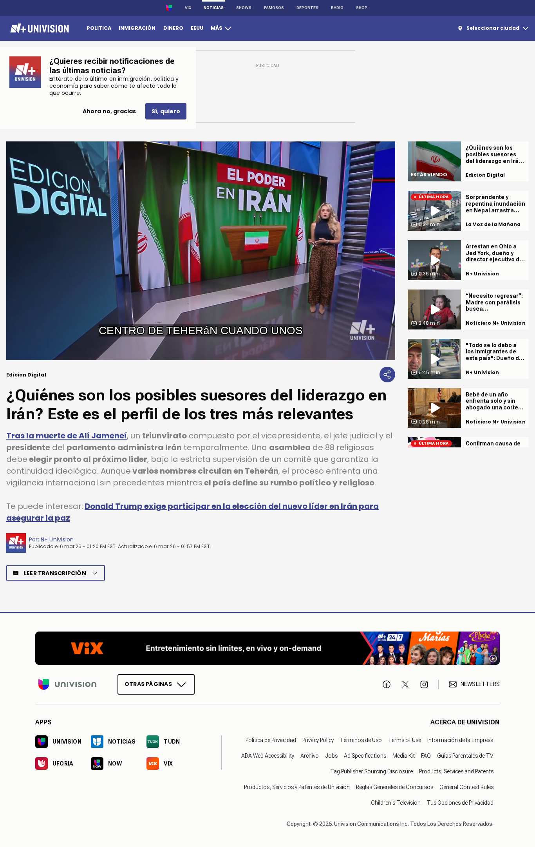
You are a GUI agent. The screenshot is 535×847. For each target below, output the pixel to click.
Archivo (309, 756)
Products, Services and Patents (456, 771)
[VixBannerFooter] (267, 648)
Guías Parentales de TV (465, 756)
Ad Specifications (365, 756)
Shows (243, 7)
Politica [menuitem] (99, 28)
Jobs (331, 756)
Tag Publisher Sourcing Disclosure (371, 771)
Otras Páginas (148, 684)
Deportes (307, 7)
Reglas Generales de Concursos (394, 787)
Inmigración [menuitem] (137, 28)
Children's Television (396, 803)
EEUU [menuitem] (197, 28)
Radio (337, 7)
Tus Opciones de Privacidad (460, 803)
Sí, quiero (166, 111)
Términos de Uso (361, 740)
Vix (188, 7)
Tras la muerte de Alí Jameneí (66, 435)
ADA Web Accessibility (267, 756)
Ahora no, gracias (109, 111)
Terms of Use (404, 740)
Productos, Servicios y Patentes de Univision (297, 787)
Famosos (274, 7)
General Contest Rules (466, 787)
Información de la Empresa (460, 740)
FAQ (426, 756)
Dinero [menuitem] (173, 28)
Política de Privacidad (271, 740)
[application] (200, 250)
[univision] (38, 28)
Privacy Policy (318, 740)
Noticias (214, 7)
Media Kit (403, 756)
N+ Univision (57, 539)
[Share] (387, 374)
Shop (361, 7)
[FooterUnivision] (67, 684)
